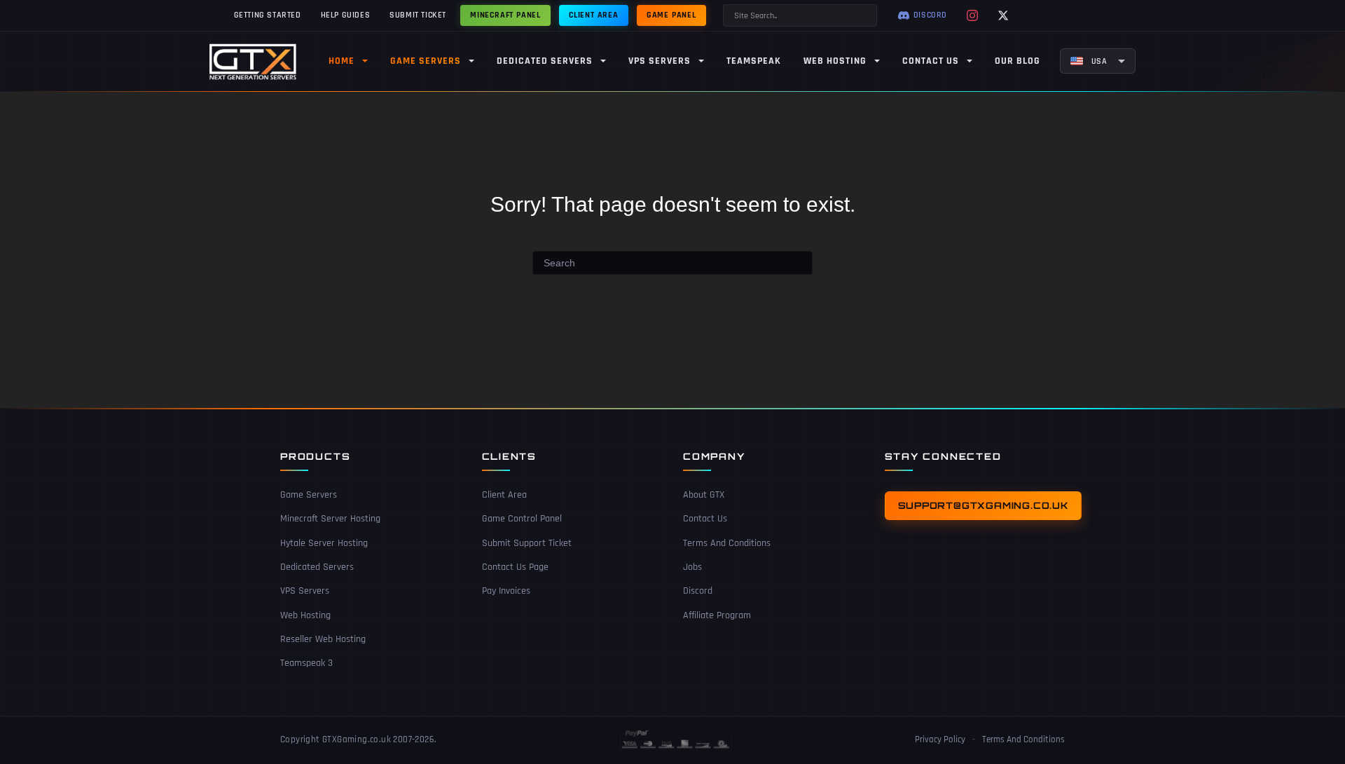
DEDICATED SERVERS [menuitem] (545, 61)
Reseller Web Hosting (323, 639)
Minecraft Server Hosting (330, 518)
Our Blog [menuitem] (1017, 61)
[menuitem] (1098, 61)
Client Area (504, 495)
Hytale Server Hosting (324, 543)
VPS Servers (304, 591)
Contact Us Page (515, 567)
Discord (697, 591)
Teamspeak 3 (306, 663)
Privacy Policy (940, 739)
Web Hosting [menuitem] (835, 61)
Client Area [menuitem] (594, 15)
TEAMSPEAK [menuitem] (753, 61)
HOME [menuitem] (341, 61)
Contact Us (705, 518)
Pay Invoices (506, 591)
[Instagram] (972, 15)
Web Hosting (305, 615)
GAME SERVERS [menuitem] (425, 61)
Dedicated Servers (317, 567)
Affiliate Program (717, 615)
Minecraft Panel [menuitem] (505, 15)
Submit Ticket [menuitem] (417, 15)
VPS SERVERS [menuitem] (659, 61)
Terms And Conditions (727, 543)
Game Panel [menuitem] (671, 15)
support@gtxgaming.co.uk (983, 505)
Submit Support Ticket (527, 543)
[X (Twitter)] (1003, 15)
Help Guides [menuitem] (346, 15)
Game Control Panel (522, 518)
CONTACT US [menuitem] (930, 61)
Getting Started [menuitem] (267, 15)
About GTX (703, 495)
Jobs (692, 567)
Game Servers (308, 495)
